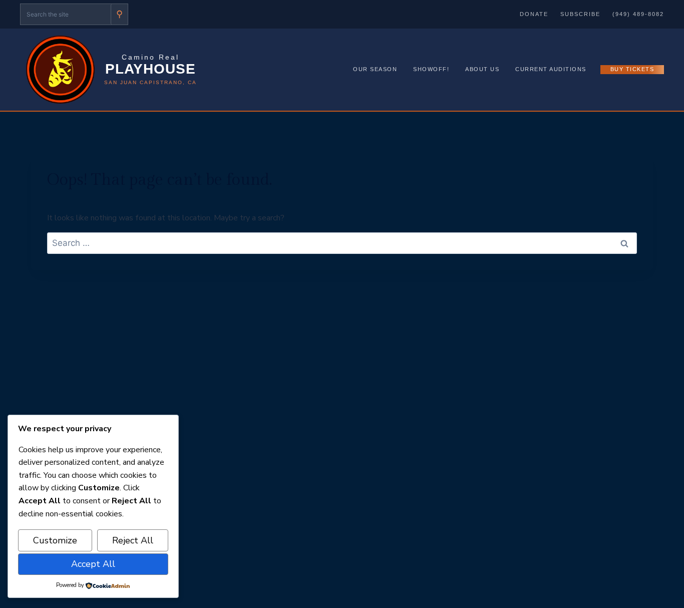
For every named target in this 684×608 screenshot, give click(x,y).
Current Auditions (550, 69)
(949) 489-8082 (638, 14)
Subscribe (580, 14)
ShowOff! (431, 69)
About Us (482, 69)
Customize (55, 540)
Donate (534, 14)
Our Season (375, 69)
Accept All (93, 564)
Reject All (132, 540)
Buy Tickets (632, 69)
